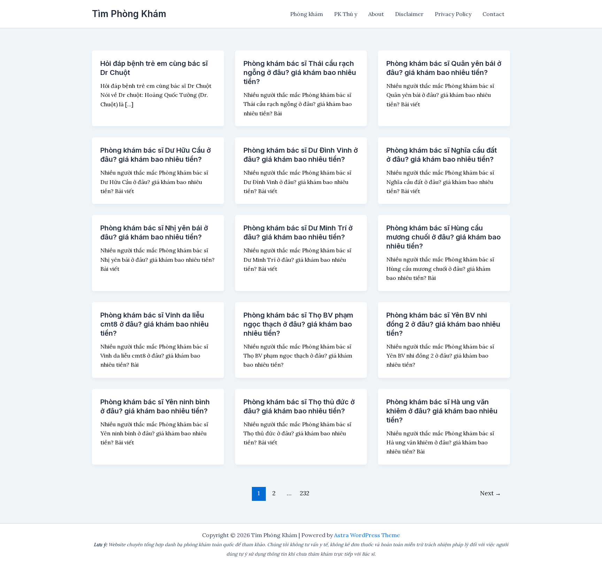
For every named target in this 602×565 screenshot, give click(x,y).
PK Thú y (345, 13)
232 (304, 493)
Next (490, 493)
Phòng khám (306, 13)
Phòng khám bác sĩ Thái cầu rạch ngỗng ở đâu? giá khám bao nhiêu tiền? (300, 72)
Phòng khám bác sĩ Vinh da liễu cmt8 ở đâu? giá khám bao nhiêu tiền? (154, 324)
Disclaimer (409, 13)
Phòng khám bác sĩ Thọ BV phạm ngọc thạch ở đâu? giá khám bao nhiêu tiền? (298, 324)
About (376, 13)
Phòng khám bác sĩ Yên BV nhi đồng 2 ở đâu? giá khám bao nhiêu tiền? (443, 324)
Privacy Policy (453, 13)
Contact (493, 13)
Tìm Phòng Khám (129, 13)
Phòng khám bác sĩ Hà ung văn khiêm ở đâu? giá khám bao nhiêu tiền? (441, 411)
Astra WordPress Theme (367, 535)
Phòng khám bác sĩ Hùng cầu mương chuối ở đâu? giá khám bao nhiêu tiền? (443, 237)
